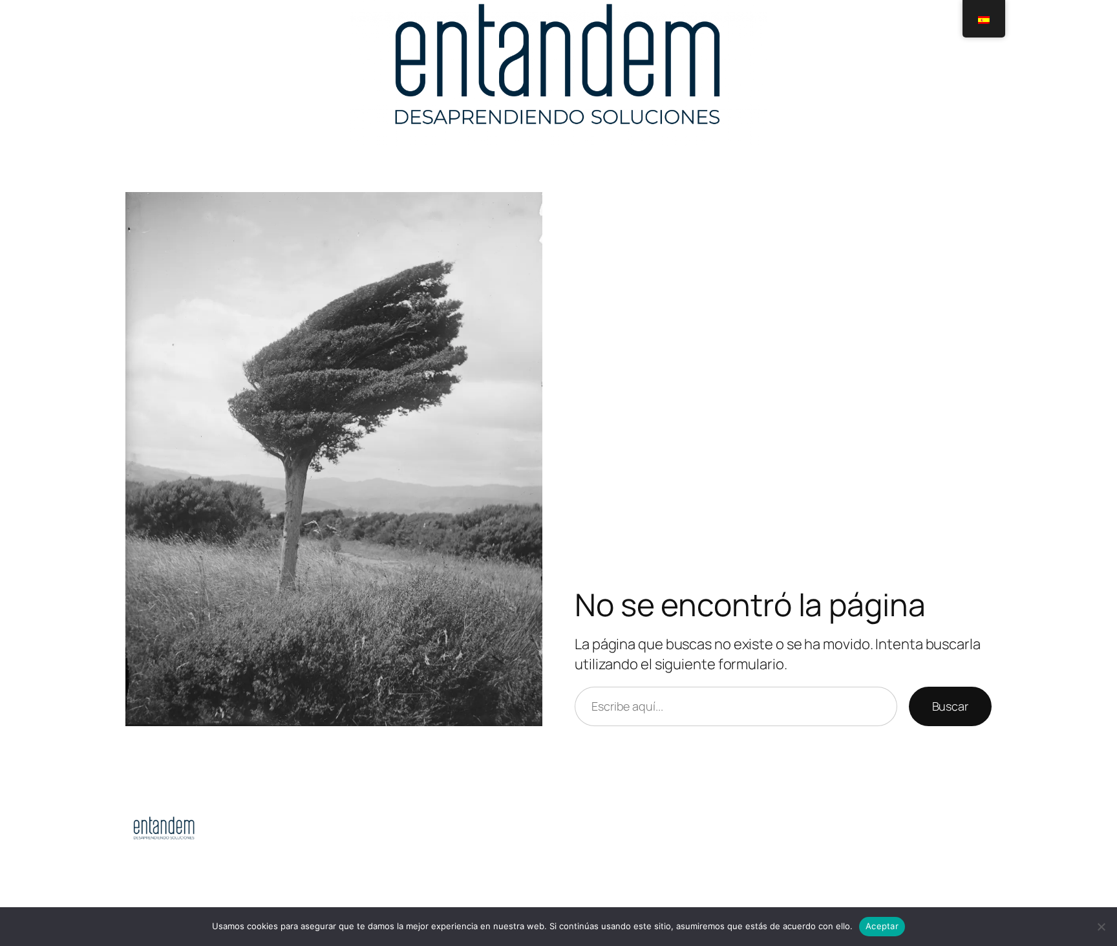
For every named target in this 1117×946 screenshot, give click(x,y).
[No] (1100, 926)
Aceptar (882, 926)
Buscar (950, 706)
